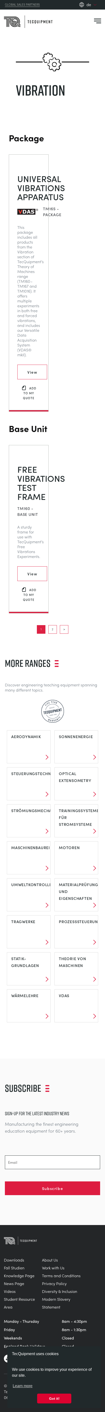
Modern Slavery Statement (56, 1303)
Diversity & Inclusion (59, 1291)
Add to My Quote (29, 393)
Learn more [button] (22, 1386)
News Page (14, 1283)
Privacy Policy (54, 1283)
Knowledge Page (19, 1275)
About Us (50, 1260)
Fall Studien (14, 1268)
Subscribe (52, 1188)
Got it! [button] (54, 1398)
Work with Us (53, 1268)
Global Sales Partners (22, 5)
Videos (10, 1291)
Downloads (14, 1260)
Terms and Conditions (61, 1275)
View (32, 372)
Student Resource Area (19, 1303)
